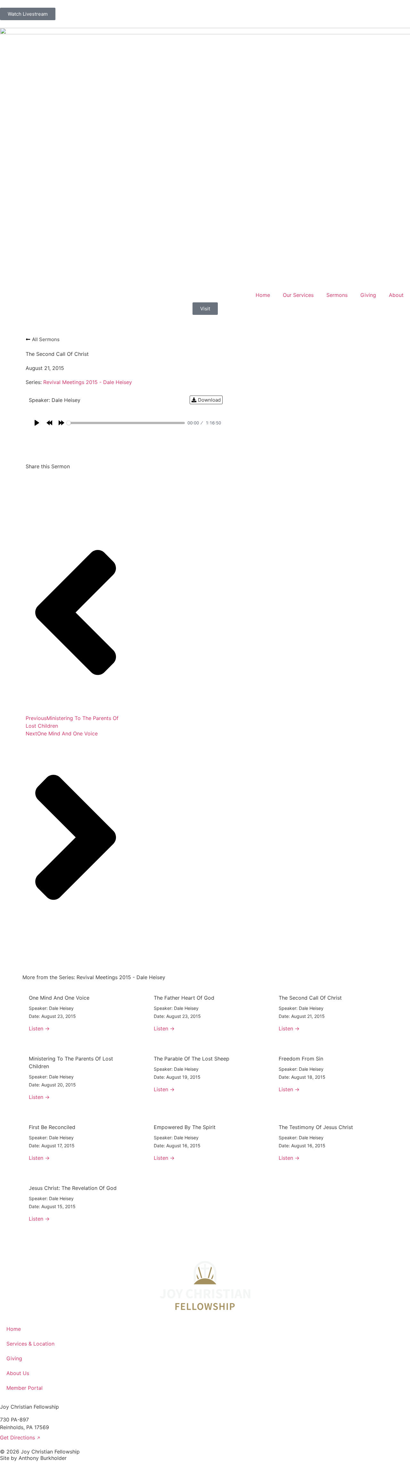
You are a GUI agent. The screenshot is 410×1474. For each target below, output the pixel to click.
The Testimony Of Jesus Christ (316, 1127)
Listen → (39, 1028)
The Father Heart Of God (184, 998)
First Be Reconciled (52, 1127)
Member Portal (24, 1388)
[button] (29, 480)
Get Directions (20, 1437)
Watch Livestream (28, 14)
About (396, 295)
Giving (368, 295)
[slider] (126, 423)
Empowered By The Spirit (185, 1127)
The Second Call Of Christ (310, 998)
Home (263, 295)
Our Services (298, 295)
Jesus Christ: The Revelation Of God (73, 1188)
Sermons (337, 295)
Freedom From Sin (301, 1058)
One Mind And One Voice (59, 998)
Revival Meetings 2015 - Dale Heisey (87, 382)
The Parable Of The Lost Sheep (191, 1058)
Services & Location (30, 1343)
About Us (17, 1373)
